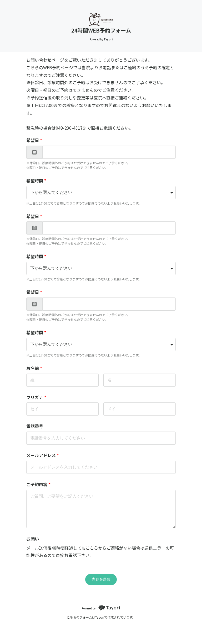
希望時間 (36, 180)
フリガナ (36, 397)
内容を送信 (101, 579)
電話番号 (34, 426)
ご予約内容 (38, 484)
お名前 (34, 368)
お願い (32, 538)
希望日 (34, 140)
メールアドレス (42, 455)
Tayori (99, 617)
